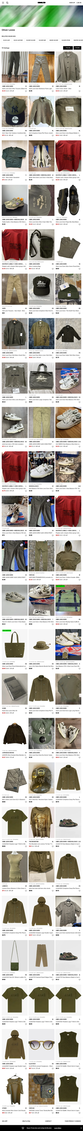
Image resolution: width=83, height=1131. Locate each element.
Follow (68, 47)
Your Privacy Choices (73, 1121)
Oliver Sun (42, 40)
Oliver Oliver (30, 40)
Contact (48, 1121)
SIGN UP (72, 2)
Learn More (57, 1128)
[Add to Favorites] (26, 91)
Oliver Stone (66, 40)
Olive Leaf (6, 40)
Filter (77, 47)
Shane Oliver (54, 40)
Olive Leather (18, 40)
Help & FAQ (26, 1121)
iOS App (4, 1121)
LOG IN (79, 2)
